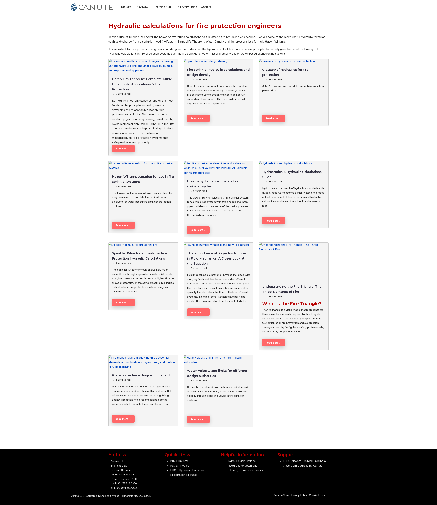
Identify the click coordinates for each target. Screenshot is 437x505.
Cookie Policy (317, 495)
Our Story (183, 7)
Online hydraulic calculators (245, 470)
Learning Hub (162, 7)
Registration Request (183, 474)
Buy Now (142, 7)
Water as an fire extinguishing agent (141, 375)
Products (125, 7)
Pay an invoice (179, 465)
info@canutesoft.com (126, 487)
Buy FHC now (179, 461)
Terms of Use (281, 495)
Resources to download (242, 465)
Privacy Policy (299, 495)
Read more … (123, 148)
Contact (206, 7)
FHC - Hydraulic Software (187, 470)
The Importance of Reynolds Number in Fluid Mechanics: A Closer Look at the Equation (217, 258)
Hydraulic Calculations (241, 461)
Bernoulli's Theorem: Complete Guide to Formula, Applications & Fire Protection (142, 84)
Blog (194, 7)
